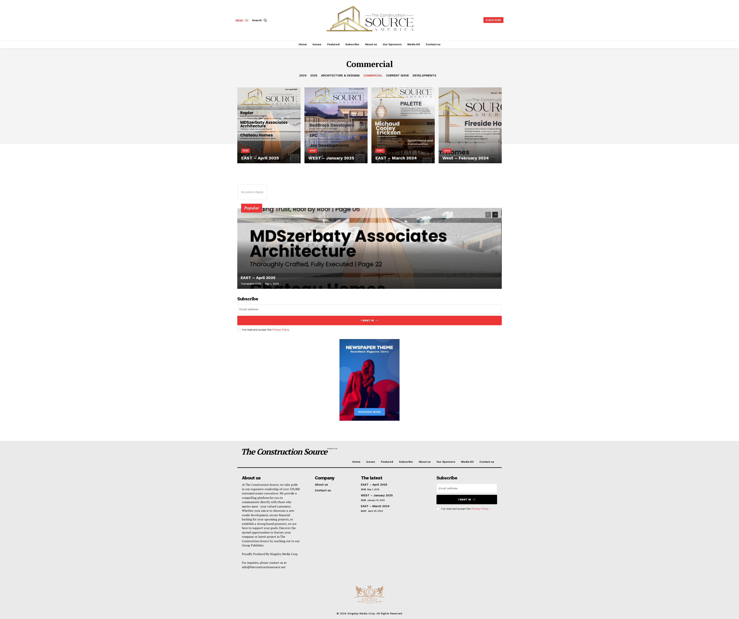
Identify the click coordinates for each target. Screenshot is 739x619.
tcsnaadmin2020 (251, 283)
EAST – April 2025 (258, 277)
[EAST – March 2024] (403, 125)
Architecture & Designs (340, 75)
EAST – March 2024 (375, 506)
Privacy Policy (280, 329)
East (380, 150)
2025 (313, 75)
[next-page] (495, 215)
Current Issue (397, 75)
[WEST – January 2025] (336, 125)
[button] (260, 20)
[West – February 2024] (470, 125)
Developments (424, 75)
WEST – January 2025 (377, 495)
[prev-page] (488, 215)
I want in (367, 320)
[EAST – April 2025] (269, 125)
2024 (303, 75)
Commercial (372, 75)
